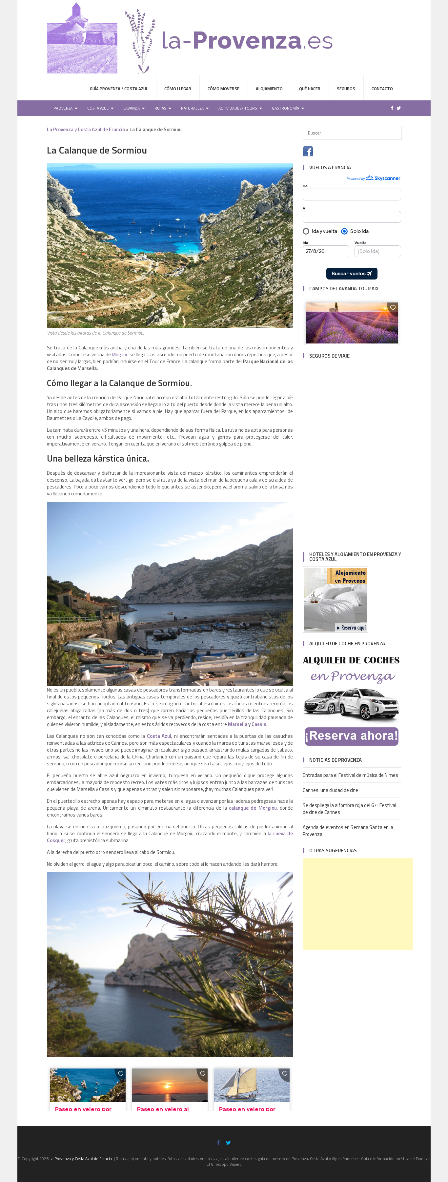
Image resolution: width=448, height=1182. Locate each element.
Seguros (346, 88)
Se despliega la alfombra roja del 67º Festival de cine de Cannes (349, 808)
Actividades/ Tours (237, 108)
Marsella (237, 724)
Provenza (62, 108)
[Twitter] (397, 108)
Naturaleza (192, 108)
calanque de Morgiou (253, 808)
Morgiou (120, 354)
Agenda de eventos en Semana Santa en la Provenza (348, 830)
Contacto (382, 88)
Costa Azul (98, 108)
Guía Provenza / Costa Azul (119, 88)
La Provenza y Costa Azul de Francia (86, 129)
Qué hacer (309, 88)
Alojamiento (269, 88)
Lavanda (131, 108)
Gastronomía (285, 108)
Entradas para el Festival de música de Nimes (350, 775)
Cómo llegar (177, 88)
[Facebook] (390, 108)
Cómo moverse (223, 88)
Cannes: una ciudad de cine (330, 790)
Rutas (160, 108)
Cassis (259, 724)
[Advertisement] (358, 904)
